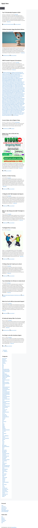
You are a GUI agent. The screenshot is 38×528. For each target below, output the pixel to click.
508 (4, 351)
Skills (3, 472)
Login (2, 505)
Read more (9, 21)
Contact (3, 384)
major (3, 444)
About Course (4, 358)
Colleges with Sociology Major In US (15, 112)
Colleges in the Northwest (7, 72)
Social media (4, 473)
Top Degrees (3, 506)
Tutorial (3, 486)
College (3, 372)
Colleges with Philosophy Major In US (16, 106)
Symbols (3, 479)
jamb (3, 432)
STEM (3, 476)
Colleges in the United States (16, 72)
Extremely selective (5, 416)
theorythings (4, 484)
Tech (3, 483)
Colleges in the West (5, 382)
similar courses (4, 471)
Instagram (4, 428)
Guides (3, 423)
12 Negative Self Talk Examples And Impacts (12, 194)
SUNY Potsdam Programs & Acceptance (11, 60)
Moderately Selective (5, 446)
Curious (3, 408)
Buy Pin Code (3, 509)
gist (3, 422)
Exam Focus (4, 414)
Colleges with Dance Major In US (19, 84)
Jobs (4, 170)
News (3, 448)
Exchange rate (4, 415)
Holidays (3, 427)
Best (3, 366)
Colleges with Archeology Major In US (8, 74)
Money (3, 447)
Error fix (3, 413)
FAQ (2, 522)
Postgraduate (4, 460)
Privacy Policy (3, 520)
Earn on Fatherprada (4, 511)
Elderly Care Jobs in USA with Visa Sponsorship (10, 134)
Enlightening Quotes (6, 55)
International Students (6, 429)
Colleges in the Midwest (6, 376)
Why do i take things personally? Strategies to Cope (13, 211)
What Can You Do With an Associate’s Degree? (13, 301)
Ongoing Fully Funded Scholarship (8, 24)
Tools (3, 485)
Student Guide (5, 205)
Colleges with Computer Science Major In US (17, 81)
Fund (3, 420)
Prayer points (4, 463)
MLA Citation (4, 445)
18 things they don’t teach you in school (12, 264)
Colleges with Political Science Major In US (13, 109)
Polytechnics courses (5, 459)
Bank (3, 365)
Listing (3, 441)
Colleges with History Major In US (7, 98)
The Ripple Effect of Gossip (9, 227)
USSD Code (4, 495)
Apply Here (5, 3)
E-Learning (4, 410)
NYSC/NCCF (4, 452)
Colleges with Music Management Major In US (11, 104)
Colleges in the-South (5, 383)
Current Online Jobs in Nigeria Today (11, 120)
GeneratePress (13, 527)
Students (3, 478)
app (2, 364)
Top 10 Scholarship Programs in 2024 (11, 12)
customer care (4, 409)
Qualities (3, 464)
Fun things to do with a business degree (11, 335)
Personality (4, 458)
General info (4, 421)
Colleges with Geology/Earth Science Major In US (14, 97)
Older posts (5, 350)
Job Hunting (4, 433)
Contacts (3, 521)
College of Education (5, 375)
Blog (2, 516)
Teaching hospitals (5, 482)
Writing (3, 496)
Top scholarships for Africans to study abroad (13, 281)
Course (3, 385)
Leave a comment (18, 24)
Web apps (3, 519)
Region (3, 467)
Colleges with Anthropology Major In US (17, 73)
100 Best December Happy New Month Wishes (13, 29)
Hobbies (3, 426)
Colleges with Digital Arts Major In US (8, 85)
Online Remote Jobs (6, 128)
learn (3, 440)
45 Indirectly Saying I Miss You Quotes (11, 318)
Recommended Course (6, 465)
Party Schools (8, 73)
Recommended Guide (5, 466)
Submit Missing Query (5, 510)
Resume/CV (4, 470)
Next (6, 351)
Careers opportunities (5, 371)
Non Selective (4, 451)
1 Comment (12, 128)
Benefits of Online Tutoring (8, 175)
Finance (3, 419)
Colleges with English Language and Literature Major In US (11, 90)
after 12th (4, 363)
